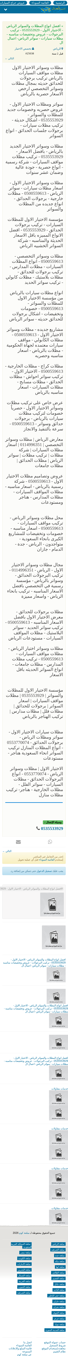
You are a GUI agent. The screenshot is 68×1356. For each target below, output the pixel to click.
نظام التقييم (59, 1351)
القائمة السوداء (40, 2)
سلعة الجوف (59, 1313)
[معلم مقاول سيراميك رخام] (58, 1192)
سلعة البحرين (24, 1270)
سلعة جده (60, 1255)
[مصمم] (58, 1112)
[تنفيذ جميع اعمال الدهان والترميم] (58, 1217)
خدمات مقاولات (59, 1088)
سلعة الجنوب (24, 1287)
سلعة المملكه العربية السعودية (21, 1245)
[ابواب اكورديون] (58, 1097)
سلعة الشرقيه (58, 1249)
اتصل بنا (27, 1342)
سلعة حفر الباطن (56, 1295)
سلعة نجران (59, 1307)
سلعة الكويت (24, 1258)
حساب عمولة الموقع (55, 1342)
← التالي (9, 58)
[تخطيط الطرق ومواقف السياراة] (58, 1152)
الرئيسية (60, 2)
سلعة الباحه (59, 1290)
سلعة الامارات (24, 1264)
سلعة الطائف (58, 1272)
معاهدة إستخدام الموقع (54, 1348)
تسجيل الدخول (44, 871)
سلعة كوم (24, 1233)
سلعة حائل (59, 1284)
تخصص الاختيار (23, 48)
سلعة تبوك (60, 1324)
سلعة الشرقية (24, 1292)
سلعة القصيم (59, 1278)
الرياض (57, 48)
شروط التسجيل (57, 1345)
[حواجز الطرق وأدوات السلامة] (58, 1137)
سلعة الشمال (24, 1275)
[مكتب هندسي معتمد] (58, 1177)
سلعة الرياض (58, 1244)
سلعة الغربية (25, 1281)
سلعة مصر (25, 1252)
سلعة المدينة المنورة (55, 1330)
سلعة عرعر (59, 1318)
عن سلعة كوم (24, 1354)
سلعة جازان (59, 1301)
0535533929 (52, 828)
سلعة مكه (60, 1261)
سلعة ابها (60, 1267)
